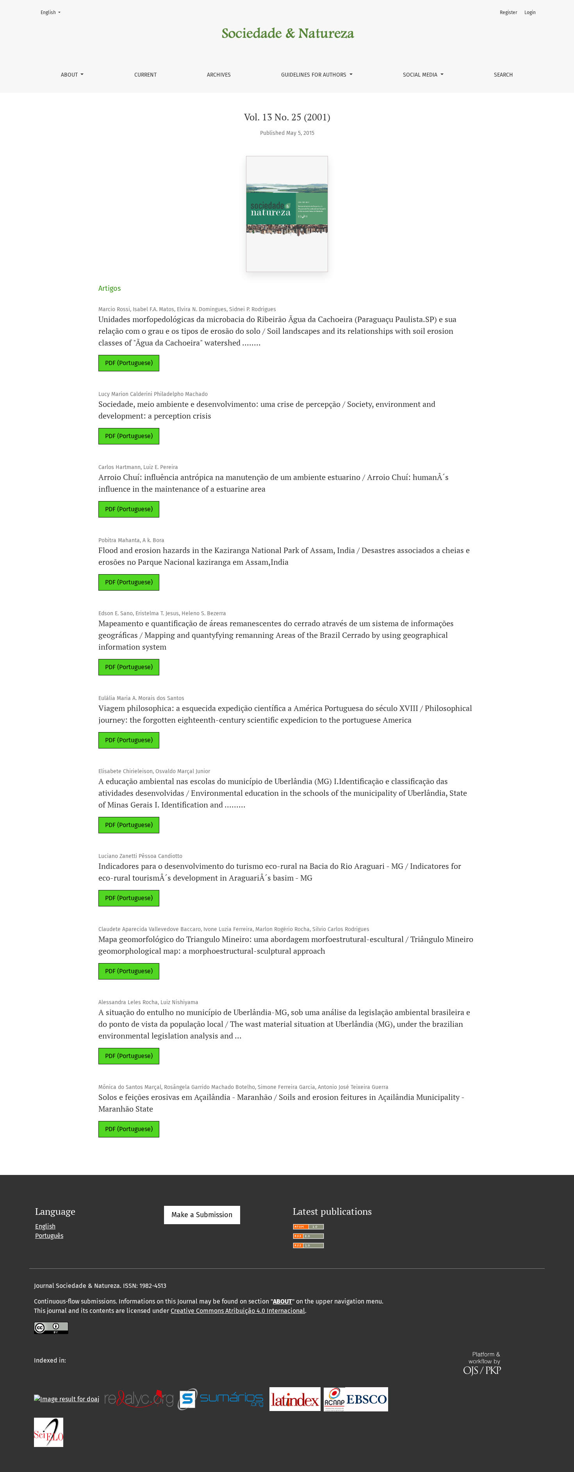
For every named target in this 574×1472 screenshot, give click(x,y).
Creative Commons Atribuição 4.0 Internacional (238, 1310)
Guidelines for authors (314, 75)
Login (530, 12)
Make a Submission (202, 1215)
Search (503, 75)
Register (508, 12)
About (70, 75)
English (53, 12)
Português (49, 1235)
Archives (219, 75)
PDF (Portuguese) (129, 363)
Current (145, 75)
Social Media (421, 75)
